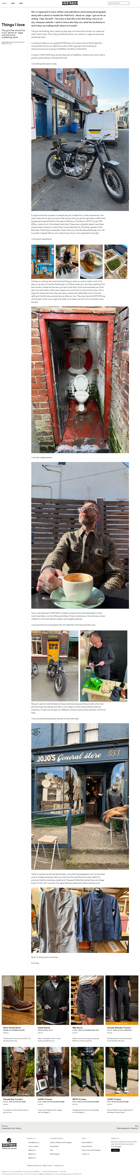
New (13, 3)
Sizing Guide (54, 1146)
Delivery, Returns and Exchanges (61, 1142)
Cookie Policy (59, 1166)
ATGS (64, 1171)
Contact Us (85, 1154)
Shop (4, 3)
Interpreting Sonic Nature (11, 1128)
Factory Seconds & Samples (91, 1150)
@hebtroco (32, 1150)
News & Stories (87, 1146)
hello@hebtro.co (34, 1142)
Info (21, 3)
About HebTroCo (87, 1142)
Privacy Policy (47, 1166)
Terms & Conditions (34, 1166)
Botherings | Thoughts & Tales (13, 42)
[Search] (127, 3)
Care (51, 1150)
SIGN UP (115, 1150)
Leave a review (33, 1146)
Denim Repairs (55, 1154)
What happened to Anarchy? (127, 1128)
